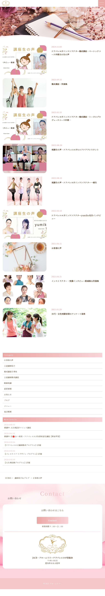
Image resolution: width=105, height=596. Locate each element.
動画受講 (7, 383)
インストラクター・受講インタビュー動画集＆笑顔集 (75, 281)
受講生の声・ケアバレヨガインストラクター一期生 (74, 182)
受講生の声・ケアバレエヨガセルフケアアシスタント (75, 149)
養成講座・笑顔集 (59, 84)
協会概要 (7, 411)
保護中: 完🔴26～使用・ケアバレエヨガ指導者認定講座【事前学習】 (32, 435)
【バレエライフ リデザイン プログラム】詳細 (23, 452)
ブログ (7, 400)
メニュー (7, 406)
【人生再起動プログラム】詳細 (17, 461)
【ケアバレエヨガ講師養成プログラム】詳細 (22, 443)
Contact (52, 520)
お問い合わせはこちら (52, 510)
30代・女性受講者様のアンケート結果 (68, 313)
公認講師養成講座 (11, 377)
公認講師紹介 (9, 366)
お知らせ (7, 394)
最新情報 (7, 388)
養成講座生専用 (10, 371)
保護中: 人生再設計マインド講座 (17, 426)
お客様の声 (57, 248)
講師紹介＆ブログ (22, 478)
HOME (8, 478)
